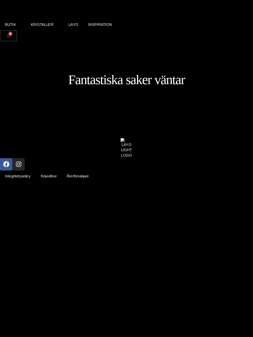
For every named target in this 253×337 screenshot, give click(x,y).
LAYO (73, 24)
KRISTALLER (42, 24)
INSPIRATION (100, 24)
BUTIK (10, 24)
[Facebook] (6, 164)
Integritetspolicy (18, 176)
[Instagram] (18, 164)
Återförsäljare (78, 176)
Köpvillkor (49, 176)
